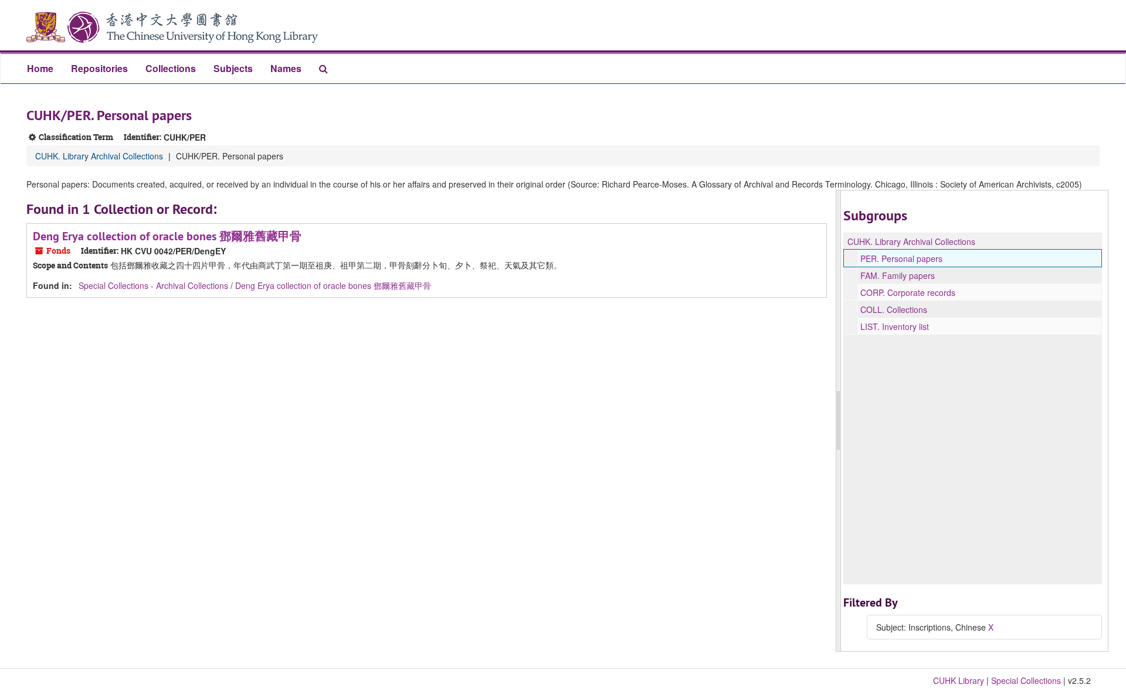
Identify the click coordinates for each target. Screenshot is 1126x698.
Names (285, 68)
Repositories (99, 68)
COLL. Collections (893, 309)
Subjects (233, 68)
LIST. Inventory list (894, 326)
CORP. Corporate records (907, 292)
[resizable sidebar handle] (838, 420)
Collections (170, 68)
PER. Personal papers (901, 258)
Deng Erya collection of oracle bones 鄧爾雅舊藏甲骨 (167, 236)
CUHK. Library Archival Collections (99, 156)
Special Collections (1026, 680)
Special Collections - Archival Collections (153, 285)
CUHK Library (958, 680)
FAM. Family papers (897, 275)
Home (40, 68)
